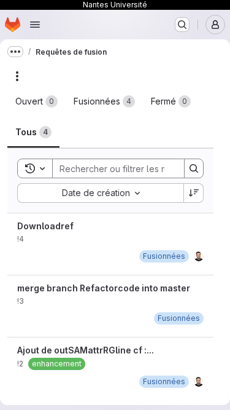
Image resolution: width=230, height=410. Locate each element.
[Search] (194, 168)
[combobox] (100, 193)
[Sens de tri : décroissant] (194, 193)
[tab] (36, 101)
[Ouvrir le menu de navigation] (35, 24)
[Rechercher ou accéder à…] (182, 24)
